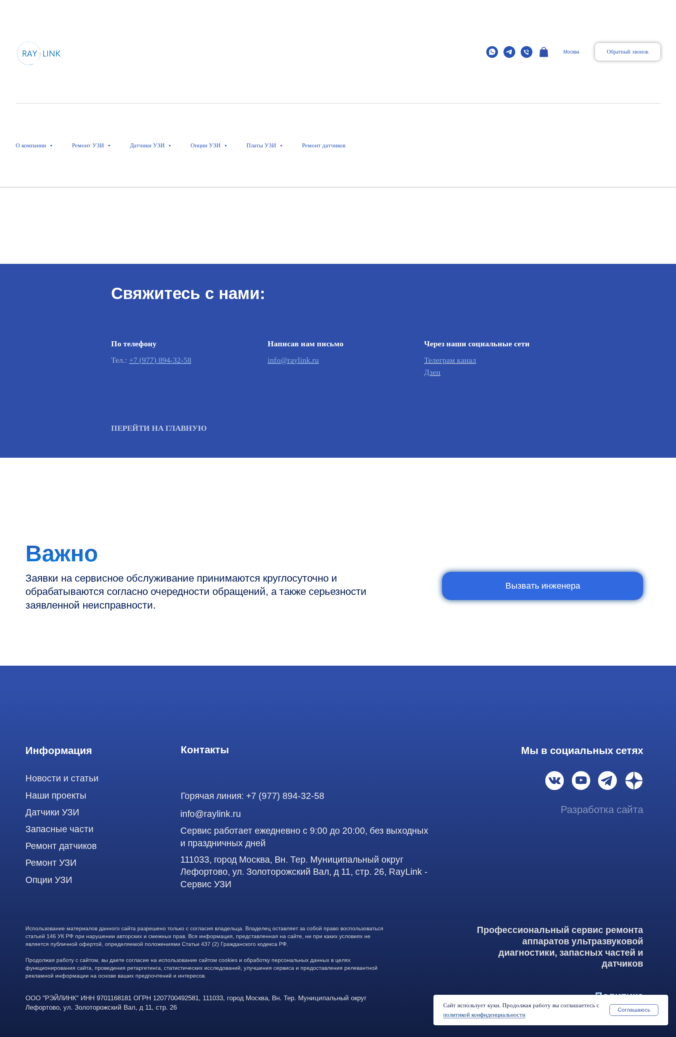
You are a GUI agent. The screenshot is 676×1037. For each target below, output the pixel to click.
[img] (554, 780)
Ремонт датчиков (323, 145)
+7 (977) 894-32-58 (160, 360)
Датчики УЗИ (52, 812)
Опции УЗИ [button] (206, 145)
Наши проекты (55, 795)
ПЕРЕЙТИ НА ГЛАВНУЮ (159, 428)
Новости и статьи (62, 778)
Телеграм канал (450, 360)
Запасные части (59, 829)
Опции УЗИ (48, 880)
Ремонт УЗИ (51, 863)
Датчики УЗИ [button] (148, 145)
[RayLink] (492, 52)
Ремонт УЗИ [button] (89, 145)
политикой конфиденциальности (484, 1015)
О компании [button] (32, 145)
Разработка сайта (602, 809)
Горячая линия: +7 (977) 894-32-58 (252, 796)
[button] (627, 52)
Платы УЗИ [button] (262, 145)
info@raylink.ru (293, 360)
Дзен (432, 372)
